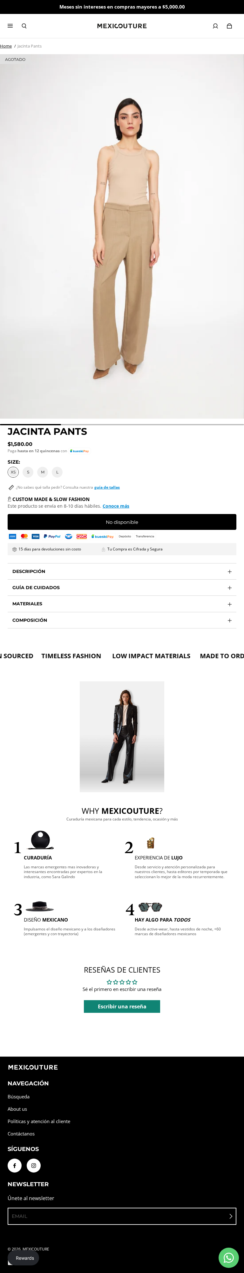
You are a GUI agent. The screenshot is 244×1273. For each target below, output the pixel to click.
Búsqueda (19, 1096)
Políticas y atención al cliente (39, 1121)
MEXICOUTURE (36, 1249)
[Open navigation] (15, 26)
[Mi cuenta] (215, 26)
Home (6, 46)
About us (17, 1109)
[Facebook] (15, 1166)
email (19, 1216)
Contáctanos (21, 1133)
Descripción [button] (28, 571)
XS (13, 472)
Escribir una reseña (122, 1006)
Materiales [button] (27, 604)
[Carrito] (229, 26)
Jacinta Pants (29, 46)
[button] (79, 451)
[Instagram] (34, 1166)
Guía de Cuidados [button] (36, 587)
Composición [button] (29, 620)
